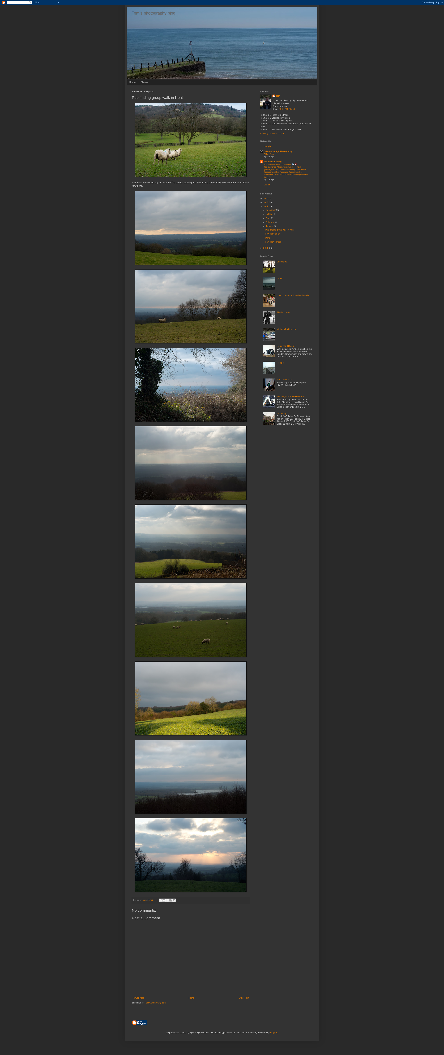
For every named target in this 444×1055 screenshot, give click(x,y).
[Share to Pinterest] (174, 900)
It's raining (282, 413)
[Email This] (161, 900)
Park (267, 238)
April (268, 218)
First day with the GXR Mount (290, 396)
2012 (266, 206)
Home (132, 82)
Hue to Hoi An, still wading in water (293, 295)
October (270, 214)
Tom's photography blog (153, 13)
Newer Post (138, 998)
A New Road (269, 154)
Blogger (273, 1032)
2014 (266, 198)
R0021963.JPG (284, 379)
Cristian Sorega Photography (278, 151)
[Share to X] (167, 900)
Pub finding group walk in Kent (279, 230)
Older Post (244, 998)
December (271, 210)
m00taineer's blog (272, 161)
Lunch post (282, 262)
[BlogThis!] (164, 900)
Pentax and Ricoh (285, 346)
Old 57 (267, 185)
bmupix (267, 146)
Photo (280, 278)
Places (144, 82)
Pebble (280, 363)
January (270, 226)
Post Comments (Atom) (155, 1003)
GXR (281, 109)
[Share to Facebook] (170, 900)
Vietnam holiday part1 (287, 329)
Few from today (272, 234)
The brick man (283, 312)
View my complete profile (272, 133)
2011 (266, 248)
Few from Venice (273, 242)
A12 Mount (290, 109)
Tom (278, 96)
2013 (266, 202)
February (270, 222)
